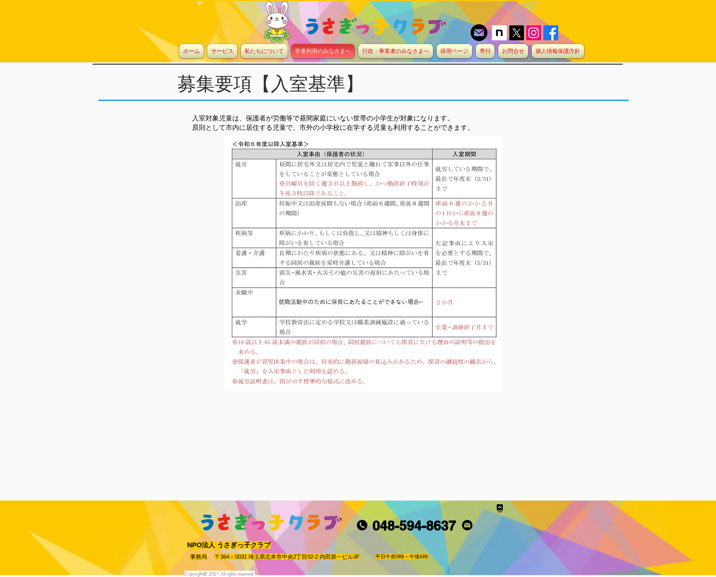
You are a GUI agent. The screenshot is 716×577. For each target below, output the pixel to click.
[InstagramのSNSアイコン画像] (533, 32)
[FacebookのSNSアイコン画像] (550, 32)
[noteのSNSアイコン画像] (499, 32)
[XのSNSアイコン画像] (516, 32)
